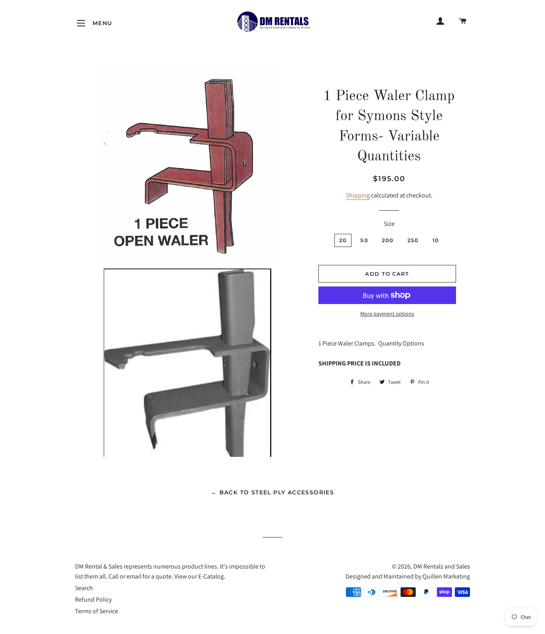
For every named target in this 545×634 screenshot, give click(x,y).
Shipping (358, 195)
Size (389, 223)
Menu (81, 23)
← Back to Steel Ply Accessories (272, 492)
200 (388, 240)
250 (413, 240)
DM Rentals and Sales (441, 566)
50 (364, 240)
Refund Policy (93, 599)
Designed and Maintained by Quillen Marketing (408, 576)
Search (84, 588)
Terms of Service (96, 611)
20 (343, 240)
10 (435, 240)
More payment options (387, 313)
